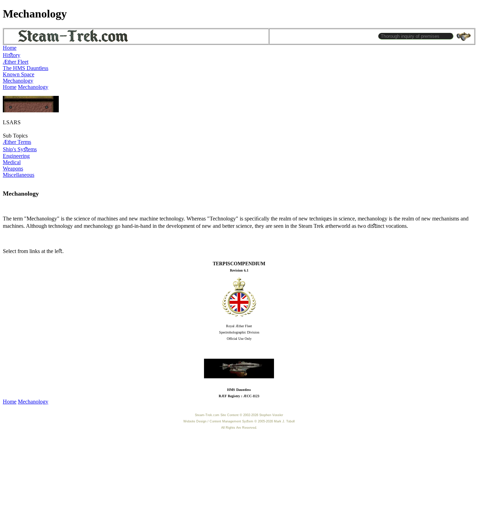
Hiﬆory (11, 55)
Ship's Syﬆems (20, 149)
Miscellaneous (18, 175)
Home (9, 48)
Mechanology (18, 81)
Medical (12, 162)
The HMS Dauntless (25, 68)
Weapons (13, 168)
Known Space (18, 74)
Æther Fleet (15, 62)
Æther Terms (17, 142)
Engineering (16, 156)
